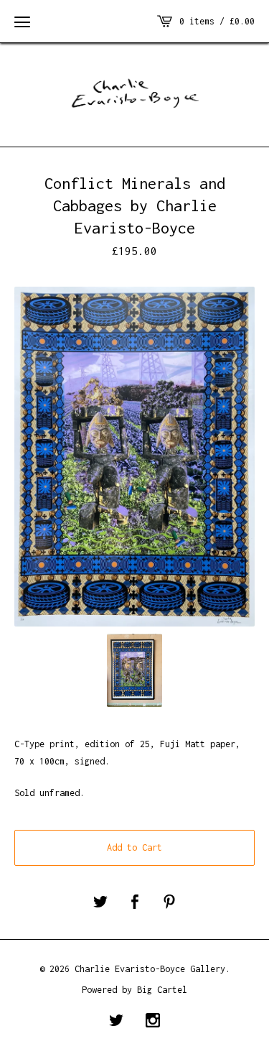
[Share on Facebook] (135, 902)
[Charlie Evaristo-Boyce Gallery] (134, 93)
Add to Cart (134, 847)
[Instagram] (153, 1021)
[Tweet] (100, 902)
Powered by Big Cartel (134, 990)
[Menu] (22, 22)
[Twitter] (116, 1021)
